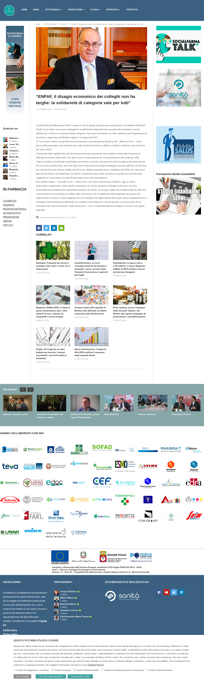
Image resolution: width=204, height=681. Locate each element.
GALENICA (8, 205)
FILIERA (94, 10)
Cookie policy (10, 630)
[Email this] (61, 228)
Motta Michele (14, 157)
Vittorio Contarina (147, 414)
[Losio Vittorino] (5, 145)
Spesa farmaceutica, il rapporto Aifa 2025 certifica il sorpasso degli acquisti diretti (90, 352)
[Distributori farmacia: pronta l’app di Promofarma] (85, 403)
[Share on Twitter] (46, 228)
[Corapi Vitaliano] (56, 593)
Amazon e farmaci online (15, 414)
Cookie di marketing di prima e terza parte (124, 670)
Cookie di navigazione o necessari (33, 670)
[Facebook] (159, 592)
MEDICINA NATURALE (14, 209)
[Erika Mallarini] (119, 403)
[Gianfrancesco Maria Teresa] (56, 618)
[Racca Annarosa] (5, 164)
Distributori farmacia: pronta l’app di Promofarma (85, 415)
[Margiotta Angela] (5, 171)
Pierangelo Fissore (181, 414)
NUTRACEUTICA (12, 213)
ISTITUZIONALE (52, 10)
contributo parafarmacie (49, 217)
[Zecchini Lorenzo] (56, 611)
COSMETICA (9, 201)
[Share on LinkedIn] (54, 228)
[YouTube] (167, 592)
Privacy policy (10, 634)
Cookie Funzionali (62, 670)
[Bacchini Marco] (56, 605)
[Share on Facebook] (39, 228)
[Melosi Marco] (56, 599)
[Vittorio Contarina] (152, 403)
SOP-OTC (8, 225)
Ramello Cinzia (14, 176)
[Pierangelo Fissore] (186, 403)
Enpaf (73, 217)
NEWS (36, 10)
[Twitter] (174, 592)
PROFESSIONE (75, 10)
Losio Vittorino (14, 144)
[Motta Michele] (5, 158)
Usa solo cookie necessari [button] (50, 676)
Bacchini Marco (68, 604)
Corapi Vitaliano (68, 591)
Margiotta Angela (14, 169)
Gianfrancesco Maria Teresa (74, 616)
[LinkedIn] (181, 592)
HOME (24, 10)
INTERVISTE (112, 10)
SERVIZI (7, 221)
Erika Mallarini (111, 414)
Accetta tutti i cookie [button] (80, 676)
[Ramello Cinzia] (5, 177)
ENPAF (57, 109)
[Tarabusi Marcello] (5, 152)
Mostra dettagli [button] (22, 676)
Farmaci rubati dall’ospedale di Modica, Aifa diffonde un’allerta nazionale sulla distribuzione (90, 310)
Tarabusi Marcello (14, 150)
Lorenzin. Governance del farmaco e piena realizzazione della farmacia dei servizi (51, 416)
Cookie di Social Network (160, 670)
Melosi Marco (67, 598)
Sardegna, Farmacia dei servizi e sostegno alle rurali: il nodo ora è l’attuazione (53, 266)
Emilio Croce (65, 217)
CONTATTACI (132, 10)
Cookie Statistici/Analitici (87, 670)
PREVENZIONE (11, 217)
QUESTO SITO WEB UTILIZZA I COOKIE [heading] (36, 640)
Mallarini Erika (14, 138)
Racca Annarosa (14, 163)
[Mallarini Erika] (5, 139)
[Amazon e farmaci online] (17, 403)
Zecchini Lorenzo (69, 610)
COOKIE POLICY (96, 665)
